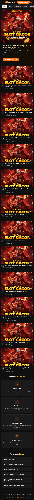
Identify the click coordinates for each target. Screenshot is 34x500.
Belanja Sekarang (12, 59)
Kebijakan (29, 494)
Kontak (23, 494)
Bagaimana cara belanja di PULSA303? (15, 464)
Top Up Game (17, 6)
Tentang (19, 494)
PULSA (12, 2)
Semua (4, 6)
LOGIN (14, 494)
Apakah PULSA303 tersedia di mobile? (14, 485)
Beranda (5, 494)
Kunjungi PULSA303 (23, 2)
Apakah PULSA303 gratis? (11, 469)
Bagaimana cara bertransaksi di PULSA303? (13, 480)
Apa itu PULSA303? (9, 459)
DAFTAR (10, 494)
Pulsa (10, 6)
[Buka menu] (2, 2)
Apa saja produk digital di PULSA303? (14, 474)
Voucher (25, 6)
